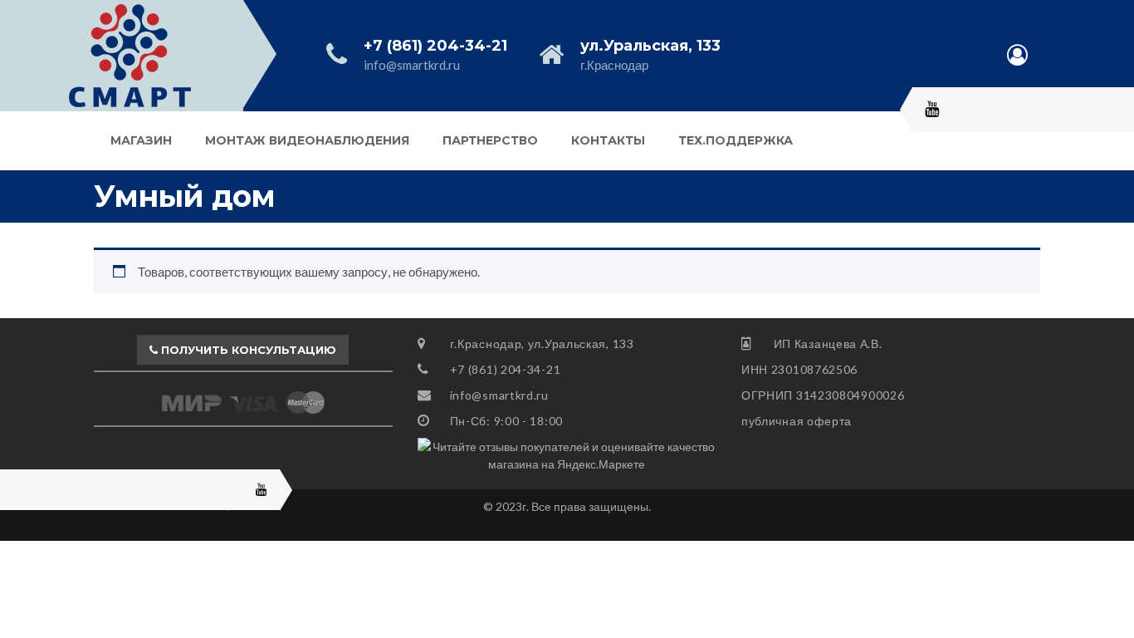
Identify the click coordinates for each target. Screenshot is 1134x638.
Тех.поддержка (735, 140)
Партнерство (490, 140)
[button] (243, 350)
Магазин (141, 140)
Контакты (608, 140)
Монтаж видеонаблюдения (307, 140)
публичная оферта (796, 421)
